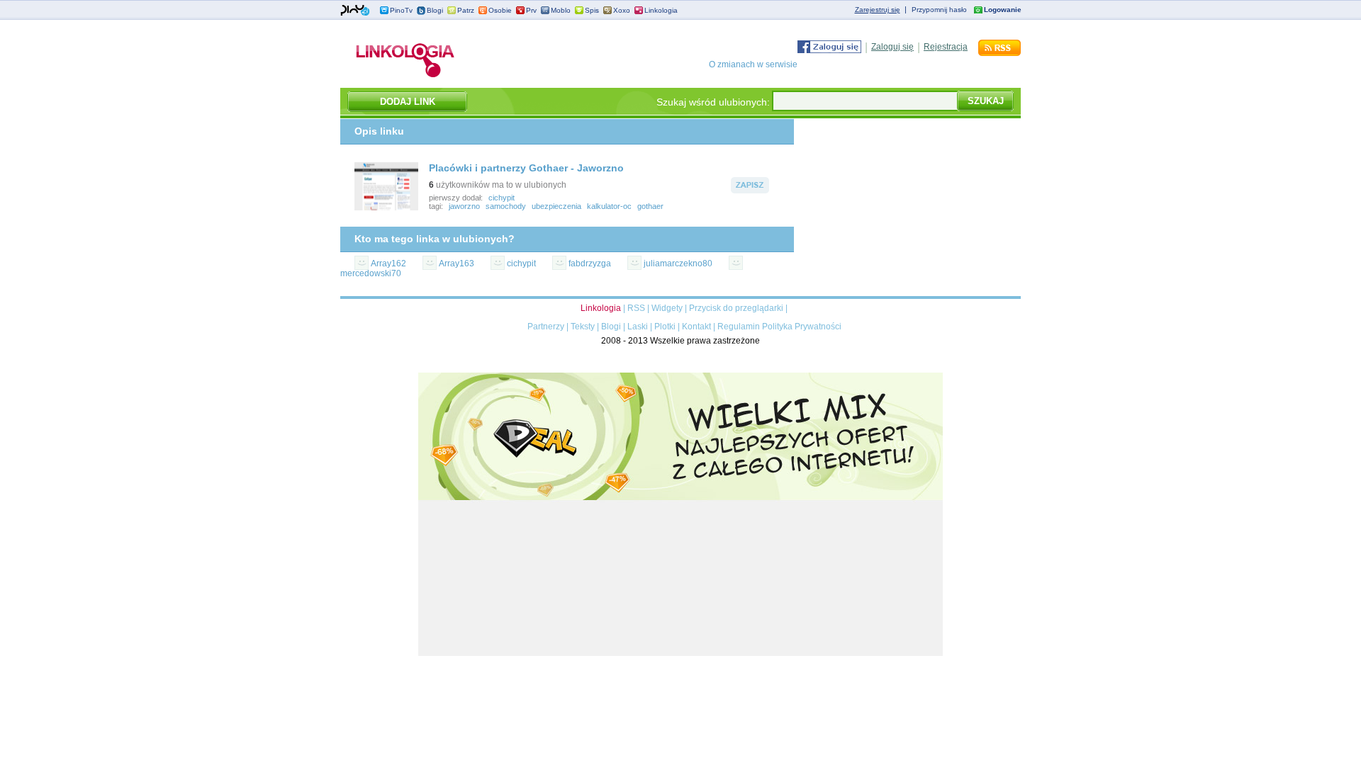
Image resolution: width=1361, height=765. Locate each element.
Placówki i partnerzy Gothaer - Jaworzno (526, 168)
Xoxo (621, 10)
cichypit (501, 197)
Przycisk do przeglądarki (736, 308)
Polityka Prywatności (801, 327)
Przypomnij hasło (939, 9)
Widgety (667, 308)
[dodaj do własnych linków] (750, 191)
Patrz (465, 10)
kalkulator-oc (609, 206)
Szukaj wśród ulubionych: (713, 102)
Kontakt (696, 327)
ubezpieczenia (556, 206)
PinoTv (401, 10)
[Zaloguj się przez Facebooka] (829, 50)
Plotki (665, 327)
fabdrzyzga (590, 263)
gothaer (650, 206)
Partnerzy (545, 327)
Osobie (500, 10)
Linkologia (661, 10)
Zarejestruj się (877, 9)
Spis (592, 10)
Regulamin (738, 327)
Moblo (561, 10)
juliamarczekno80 (678, 263)
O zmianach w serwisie (753, 64)
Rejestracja (946, 47)
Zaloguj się (892, 47)
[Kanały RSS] (999, 53)
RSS (636, 308)
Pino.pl (355, 10)
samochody (506, 206)
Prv (531, 10)
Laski (637, 327)
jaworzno (464, 206)
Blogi (435, 10)
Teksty (583, 327)
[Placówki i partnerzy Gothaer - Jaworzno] (386, 207)
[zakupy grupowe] (680, 653)
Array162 (388, 263)
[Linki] (405, 77)
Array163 (456, 263)
